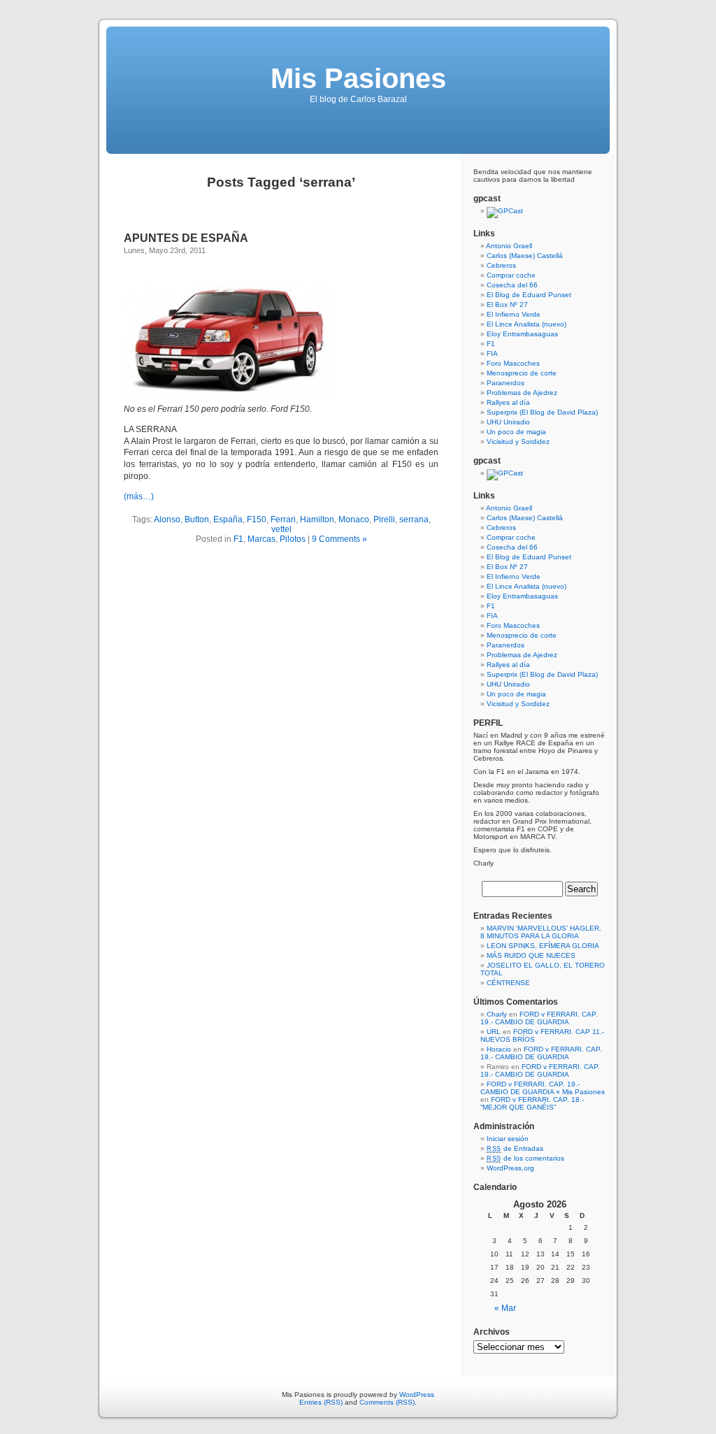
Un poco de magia (516, 432)
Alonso (167, 519)
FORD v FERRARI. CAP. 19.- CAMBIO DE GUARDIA (539, 1018)
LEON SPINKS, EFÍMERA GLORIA (543, 945)
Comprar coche (511, 275)
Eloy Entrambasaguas (522, 334)
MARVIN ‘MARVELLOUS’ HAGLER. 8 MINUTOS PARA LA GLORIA (540, 932)
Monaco (353, 519)
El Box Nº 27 (507, 304)
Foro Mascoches (513, 363)
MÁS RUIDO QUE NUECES (531, 955)
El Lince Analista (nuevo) (526, 324)
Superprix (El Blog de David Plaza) (542, 412)
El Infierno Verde (513, 314)
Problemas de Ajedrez (522, 392)
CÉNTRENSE (508, 983)
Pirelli (384, 519)
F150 (256, 519)
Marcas (261, 539)
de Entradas (515, 1148)
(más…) (139, 496)
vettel (281, 529)
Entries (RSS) (321, 1402)
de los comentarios (525, 1158)
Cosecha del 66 (512, 285)
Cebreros (501, 265)
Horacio (499, 1049)
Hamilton (317, 519)
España (228, 519)
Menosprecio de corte (522, 373)
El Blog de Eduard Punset (529, 295)
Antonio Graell (509, 246)
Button (197, 519)
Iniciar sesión (508, 1138)
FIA (492, 353)
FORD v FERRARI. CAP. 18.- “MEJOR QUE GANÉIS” (532, 1103)
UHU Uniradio (508, 422)
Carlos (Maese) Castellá (525, 255)
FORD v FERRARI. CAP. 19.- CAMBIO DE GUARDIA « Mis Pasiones (542, 1088)
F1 (238, 539)
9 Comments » (339, 539)
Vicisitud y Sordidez (518, 441)
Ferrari (283, 519)
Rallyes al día (508, 402)
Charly (497, 1014)
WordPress (416, 1394)
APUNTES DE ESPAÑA (186, 238)
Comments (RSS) (387, 1402)
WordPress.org (510, 1168)
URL (494, 1031)
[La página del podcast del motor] (505, 211)
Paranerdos (505, 383)
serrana (414, 519)
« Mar (505, 1308)
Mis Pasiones (358, 78)
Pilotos (293, 539)
